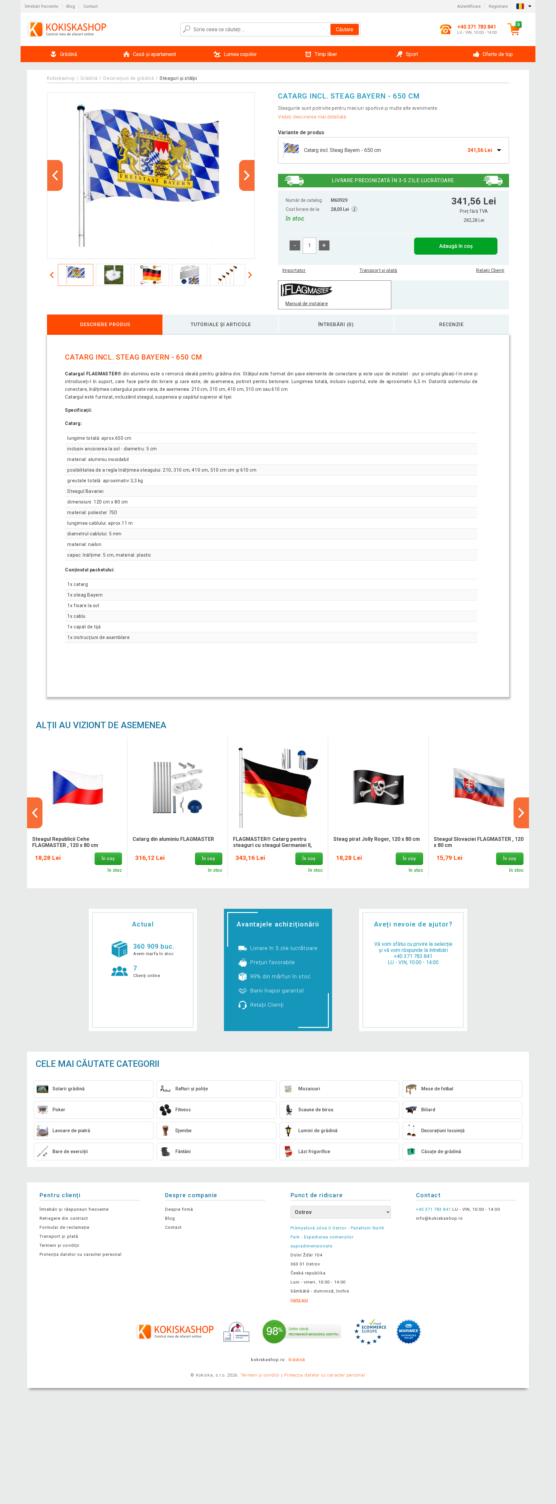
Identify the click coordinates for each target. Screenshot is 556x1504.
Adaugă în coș (456, 246)
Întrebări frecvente (41, 6)
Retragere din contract (64, 1218)
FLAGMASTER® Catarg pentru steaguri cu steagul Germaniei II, (272, 842)
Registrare (498, 6)
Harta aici (299, 1300)
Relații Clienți (490, 270)
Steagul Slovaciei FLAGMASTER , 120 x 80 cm (479, 842)
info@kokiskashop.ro (439, 1218)
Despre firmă (179, 1209)
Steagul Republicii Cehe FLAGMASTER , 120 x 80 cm (65, 842)
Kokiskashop (61, 78)
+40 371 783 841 (413, 956)
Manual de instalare (306, 303)
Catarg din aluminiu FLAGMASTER (173, 839)
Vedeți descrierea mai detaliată (312, 116)
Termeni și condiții (59, 1245)
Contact (90, 6)
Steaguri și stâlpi (178, 78)
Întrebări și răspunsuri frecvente (74, 1209)
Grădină (89, 78)
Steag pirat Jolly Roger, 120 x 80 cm (376, 839)
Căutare (344, 29)
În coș (108, 858)
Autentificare (469, 6)
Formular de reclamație (64, 1227)
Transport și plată (378, 270)
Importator (294, 270)
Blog (70, 6)
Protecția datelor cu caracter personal (81, 1254)
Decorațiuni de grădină (128, 78)
